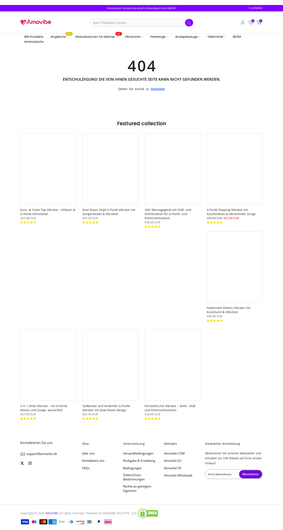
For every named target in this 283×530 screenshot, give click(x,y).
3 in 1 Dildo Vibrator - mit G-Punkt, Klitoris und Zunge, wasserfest (44, 408)
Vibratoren (133, 37)
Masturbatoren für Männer (98, 36)
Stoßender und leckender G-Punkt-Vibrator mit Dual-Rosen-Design (106, 408)
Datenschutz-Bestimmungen (134, 477)
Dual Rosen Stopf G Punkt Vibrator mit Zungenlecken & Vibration (108, 212)
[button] (28, 222)
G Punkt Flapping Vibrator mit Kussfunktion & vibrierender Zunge (231, 212)
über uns (88, 453)
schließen (28, 8)
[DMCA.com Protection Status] (147, 513)
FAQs (85, 468)
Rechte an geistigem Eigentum (137, 488)
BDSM (237, 37)
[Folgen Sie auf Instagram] (30, 463)
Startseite (158, 89)
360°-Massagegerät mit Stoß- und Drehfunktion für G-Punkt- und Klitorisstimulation (168, 214)
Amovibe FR (172, 468)
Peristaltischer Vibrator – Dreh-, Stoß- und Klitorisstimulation (170, 408)
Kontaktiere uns (93, 460)
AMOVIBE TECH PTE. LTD (120, 513)
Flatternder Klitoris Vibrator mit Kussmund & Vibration (228, 310)
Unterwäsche (34, 42)
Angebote (61, 36)
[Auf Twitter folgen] (22, 463)
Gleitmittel (215, 37)
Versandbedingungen (138, 453)
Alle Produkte (33, 37)
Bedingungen (132, 468)
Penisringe (158, 37)
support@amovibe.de (41, 454)
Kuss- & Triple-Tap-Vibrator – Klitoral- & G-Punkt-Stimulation (47, 212)
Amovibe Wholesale (178, 475)
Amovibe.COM (174, 453)
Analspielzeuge (186, 37)
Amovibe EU (172, 460)
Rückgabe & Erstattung (139, 460)
